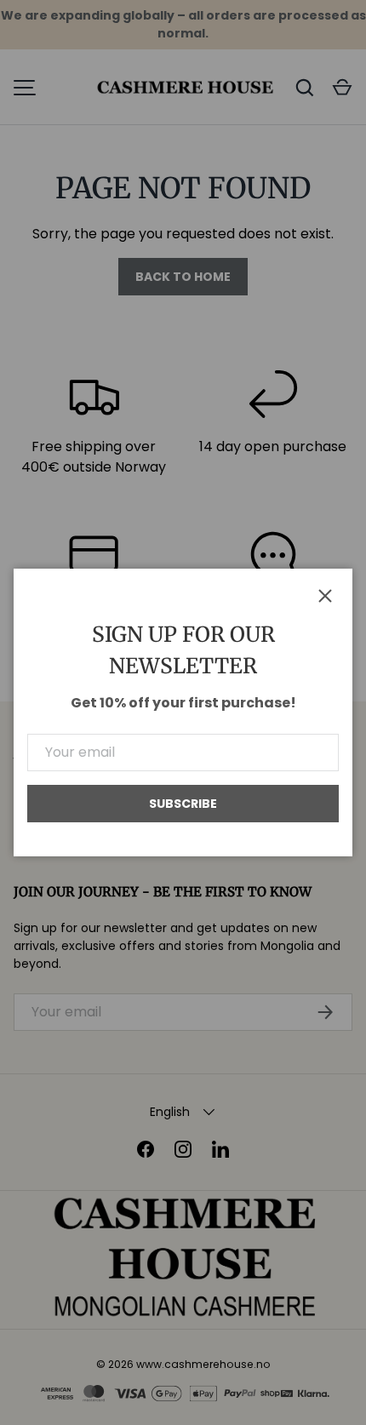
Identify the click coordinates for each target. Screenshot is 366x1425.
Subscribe (183, 803)
